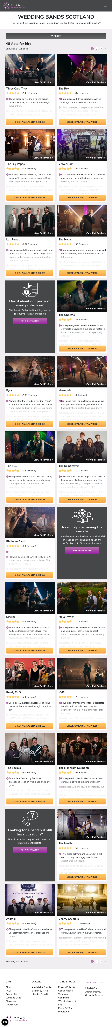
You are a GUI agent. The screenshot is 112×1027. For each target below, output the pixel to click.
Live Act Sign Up (40, 994)
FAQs (9, 990)
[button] (100, 23)
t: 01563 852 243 (94, 982)
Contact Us (11, 994)
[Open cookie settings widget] (4, 1022)
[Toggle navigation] (105, 5)
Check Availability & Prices (29, 122)
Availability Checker (42, 987)
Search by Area (40, 990)
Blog (8, 987)
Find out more (30, 321)
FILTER (57, 36)
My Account (12, 1004)
